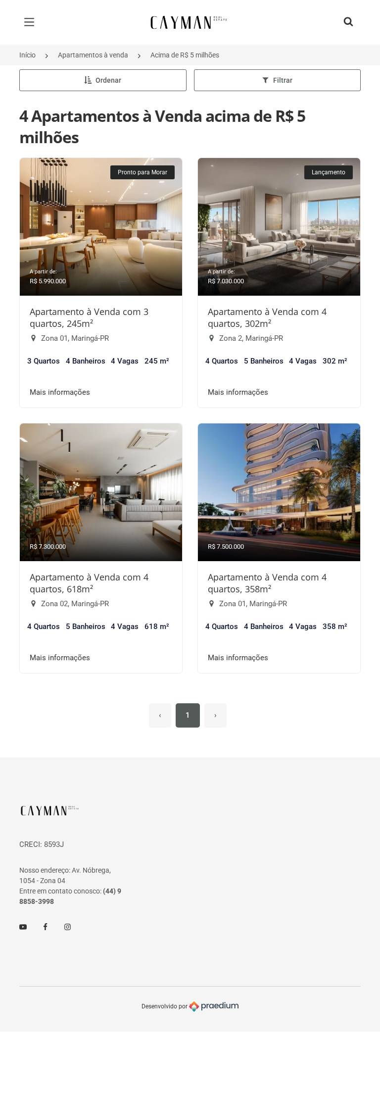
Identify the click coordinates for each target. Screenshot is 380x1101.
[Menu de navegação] (31, 22)
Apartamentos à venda (93, 55)
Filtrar (282, 80)
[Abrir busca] (348, 22)
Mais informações (60, 392)
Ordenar (108, 80)
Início (27, 55)
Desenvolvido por (165, 1005)
